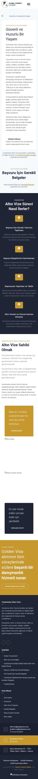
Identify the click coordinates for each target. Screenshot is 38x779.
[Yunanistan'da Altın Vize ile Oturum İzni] (12, 4)
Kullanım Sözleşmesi (10, 760)
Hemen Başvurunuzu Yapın (15, 586)
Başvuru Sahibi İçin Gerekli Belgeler (16, 670)
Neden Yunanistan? (11, 656)
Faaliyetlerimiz (9, 684)
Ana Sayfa (8, 698)
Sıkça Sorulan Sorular (27, 155)
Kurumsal (7, 701)
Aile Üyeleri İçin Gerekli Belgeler (15, 674)
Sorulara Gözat (17, 528)
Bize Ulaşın (8, 717)
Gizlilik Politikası (27, 760)
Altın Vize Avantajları (11, 660)
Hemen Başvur (16, 431)
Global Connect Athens (23, 767)
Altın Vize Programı (11, 705)
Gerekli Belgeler (27, 185)
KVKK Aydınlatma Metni (19, 763)
